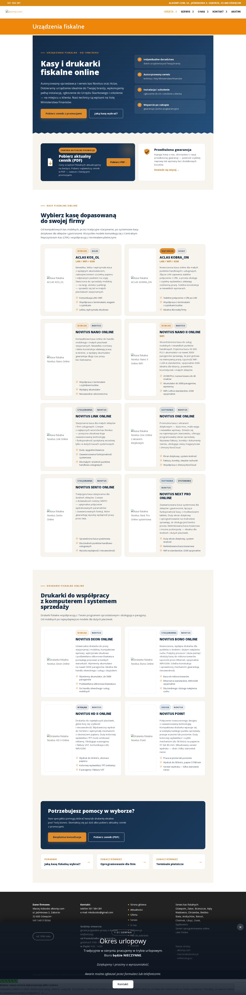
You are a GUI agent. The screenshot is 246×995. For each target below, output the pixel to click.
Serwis (185, 12)
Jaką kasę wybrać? (106, 113)
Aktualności (136, 909)
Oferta (168, 12)
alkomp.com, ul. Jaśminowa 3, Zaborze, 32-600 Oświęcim (205, 3)
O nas (201, 12)
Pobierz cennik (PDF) (106, 837)
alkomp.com (57, 908)
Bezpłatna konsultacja (67, 837)
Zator (190, 908)
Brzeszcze (200, 908)
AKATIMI (236, 12)
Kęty (209, 908)
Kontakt (218, 12)
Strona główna (138, 904)
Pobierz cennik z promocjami (64, 113)
